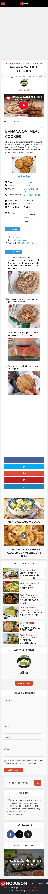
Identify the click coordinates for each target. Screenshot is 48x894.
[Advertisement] (24, 32)
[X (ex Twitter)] (28, 834)
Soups (23, 625)
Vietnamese (29, 185)
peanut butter (22, 240)
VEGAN (27, 191)
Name (7, 726)
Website (7, 749)
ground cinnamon (28, 243)
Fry (40, 582)
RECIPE (36, 189)
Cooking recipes (13, 63)
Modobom (34, 890)
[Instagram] (19, 834)
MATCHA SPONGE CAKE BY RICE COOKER (22, 615)
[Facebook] (11, 834)
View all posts (24, 683)
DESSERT (28, 182)
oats (17, 237)
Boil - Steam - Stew (29, 595)
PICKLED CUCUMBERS (28, 641)
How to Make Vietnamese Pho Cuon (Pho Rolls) (30, 575)
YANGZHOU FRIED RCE (27, 587)
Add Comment (25, 76)
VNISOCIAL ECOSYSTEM (30, 887)
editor (42, 76)
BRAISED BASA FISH (29, 601)
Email (7, 737)
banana (13, 234)
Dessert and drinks (33, 63)
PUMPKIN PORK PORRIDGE (30, 629)
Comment (8, 700)
